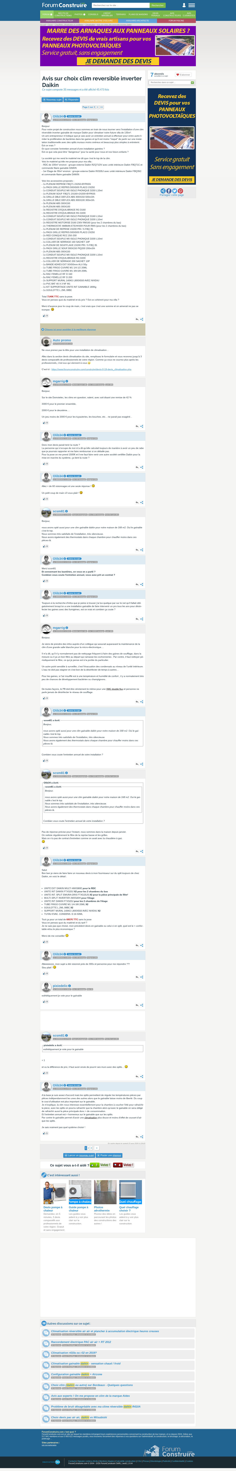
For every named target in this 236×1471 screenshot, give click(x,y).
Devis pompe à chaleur (53, 1209)
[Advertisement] (92, 1021)
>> (101, 107)
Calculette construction (126, 1461)
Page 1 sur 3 (89, 107)
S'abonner (184, 74)
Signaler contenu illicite (88, 1461)
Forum (45, 14)
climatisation (90, 1117)
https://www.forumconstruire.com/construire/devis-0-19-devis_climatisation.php (91, 369)
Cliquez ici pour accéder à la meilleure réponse (70, 329)
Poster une (110, 1155)
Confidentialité (178, 1461)
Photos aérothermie (101, 1209)
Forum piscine (176, 21)
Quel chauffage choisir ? (129, 1209)
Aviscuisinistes (189, 14)
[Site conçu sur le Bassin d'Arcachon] (51, 1462)
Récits (63, 14)
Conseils (93, 14)
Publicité (166, 1461)
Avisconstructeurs (172, 14)
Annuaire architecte (137, 21)
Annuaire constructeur (59, 21)
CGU (139, 1461)
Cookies (189, 1461)
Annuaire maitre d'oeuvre (98, 21)
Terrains (121, 14)
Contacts (72, 1461)
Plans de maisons (138, 14)
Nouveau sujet (53, 99)
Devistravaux (155, 14)
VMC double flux (114, 689)
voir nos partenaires (49, 1445)
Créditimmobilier (107, 14)
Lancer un (80, 1155)
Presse (146, 1461)
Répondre (73, 99)
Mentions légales (106, 1461)
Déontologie (155, 1461)
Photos (78, 14)
